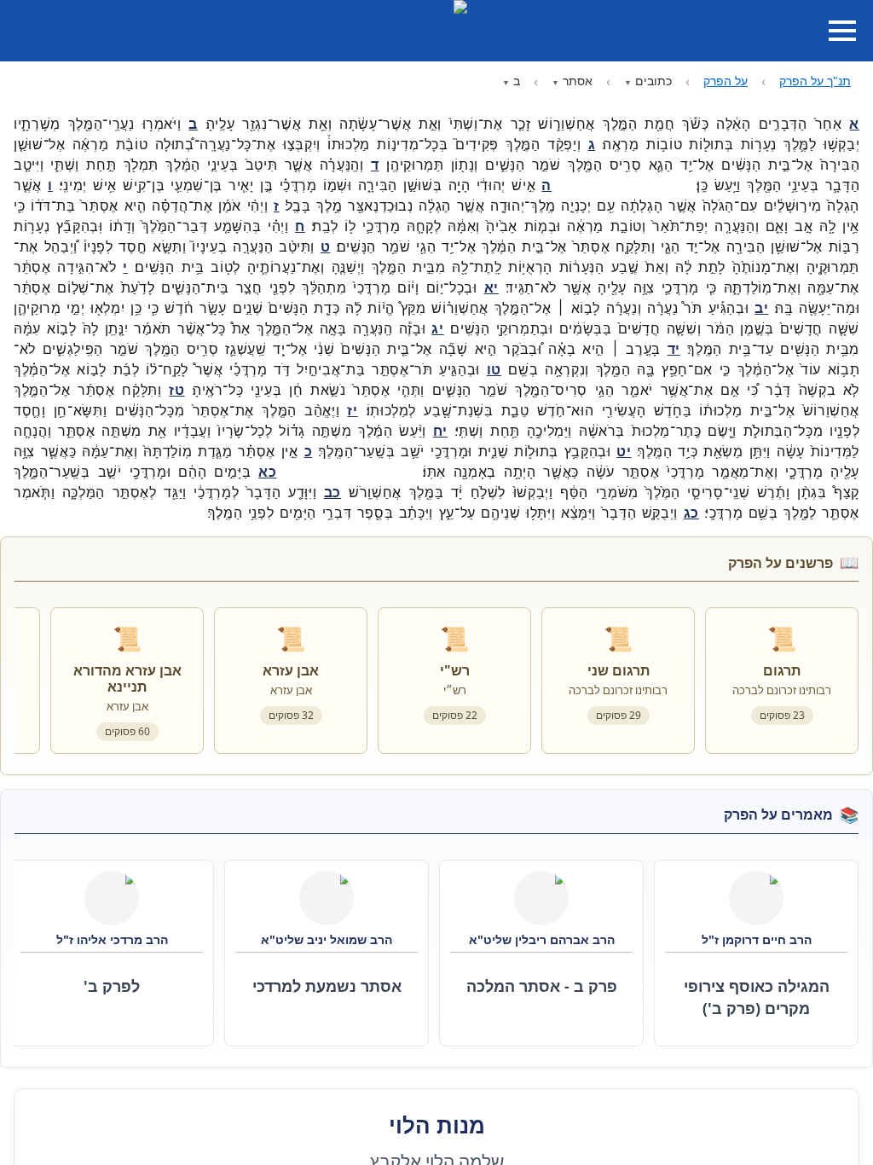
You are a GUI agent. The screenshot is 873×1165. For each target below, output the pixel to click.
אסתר (578, 80)
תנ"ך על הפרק (815, 80)
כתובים (653, 80)
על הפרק (725, 80)
